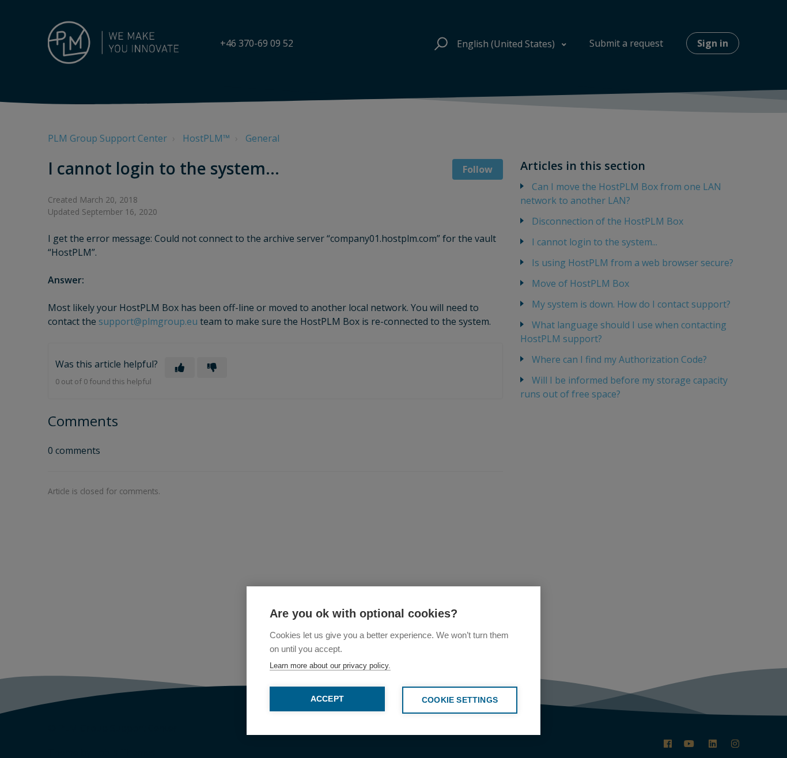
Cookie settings (460, 700)
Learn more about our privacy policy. (330, 665)
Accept (327, 699)
